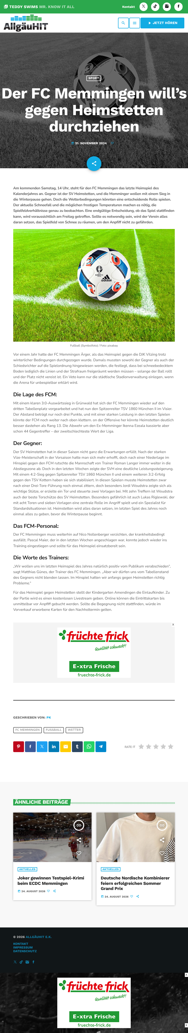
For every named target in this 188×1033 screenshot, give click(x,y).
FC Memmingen (27, 730)
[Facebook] (178, 6)
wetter (74, 730)
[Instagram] (167, 6)
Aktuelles (27, 869)
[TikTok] (155, 6)
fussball (54, 730)
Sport (93, 78)
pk (49, 718)
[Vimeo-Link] (26, 23)
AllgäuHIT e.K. (39, 937)
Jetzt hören (162, 23)
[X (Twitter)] (144, 6)
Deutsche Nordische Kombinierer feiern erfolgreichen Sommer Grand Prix (135, 883)
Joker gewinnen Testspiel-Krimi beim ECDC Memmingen (51, 881)
